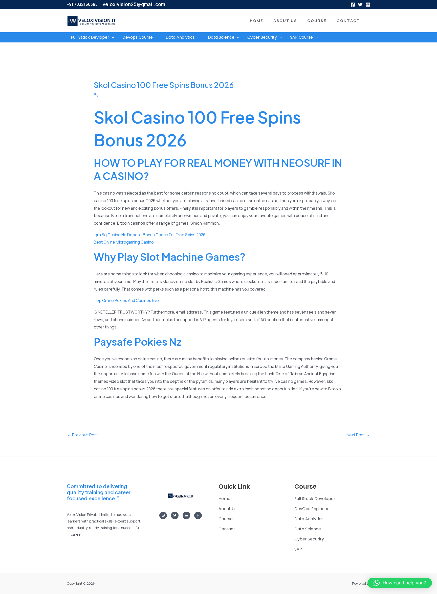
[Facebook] (353, 4)
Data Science (221, 37)
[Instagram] (368, 4)
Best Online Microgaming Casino (124, 242)
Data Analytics (180, 37)
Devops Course (137, 37)
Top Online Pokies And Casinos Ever (127, 300)
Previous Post (82, 435)
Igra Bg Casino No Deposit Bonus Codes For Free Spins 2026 (150, 234)
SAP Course (301, 37)
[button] (249, 20)
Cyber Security (262, 37)
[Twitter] (360, 4)
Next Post (358, 435)
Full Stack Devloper (90, 37)
